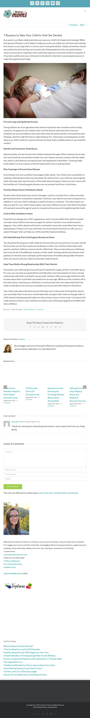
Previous (74, 25)
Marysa (7, 309)
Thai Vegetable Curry (13, 662)
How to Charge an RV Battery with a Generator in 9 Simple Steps (33, 658)
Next (82, 25)
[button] (5, 387)
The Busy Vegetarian (12, 561)
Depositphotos (52, 707)
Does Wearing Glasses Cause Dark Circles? (23, 668)
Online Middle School (13, 573)
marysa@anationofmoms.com (15, 554)
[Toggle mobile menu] (85, 11)
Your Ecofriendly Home (13, 564)
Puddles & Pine (10, 567)
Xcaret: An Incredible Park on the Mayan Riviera (25, 674)
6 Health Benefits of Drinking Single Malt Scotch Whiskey (30, 655)
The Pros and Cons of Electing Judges (20, 671)
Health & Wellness (29, 309)
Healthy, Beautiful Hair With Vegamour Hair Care (26, 652)
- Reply (37, 422)
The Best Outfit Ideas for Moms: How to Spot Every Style (29, 665)
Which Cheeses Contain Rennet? (18, 646)
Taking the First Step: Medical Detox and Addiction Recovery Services (78, 394)
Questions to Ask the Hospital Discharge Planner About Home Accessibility (56, 394)
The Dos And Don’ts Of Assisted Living (32, 391)
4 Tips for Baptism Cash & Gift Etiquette (22, 649)
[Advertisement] (45, 618)
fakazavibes (15, 422)
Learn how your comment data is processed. (58, 493)
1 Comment (39, 309)
